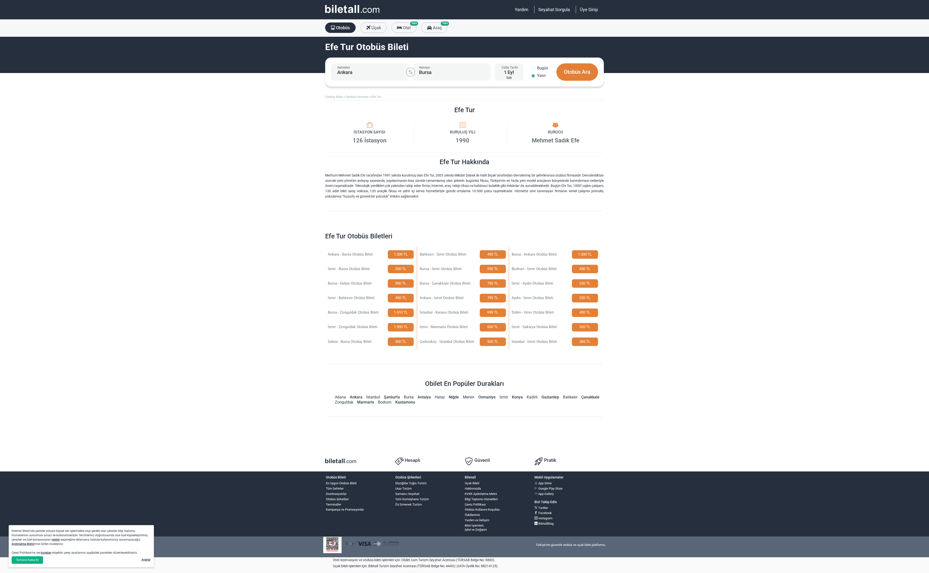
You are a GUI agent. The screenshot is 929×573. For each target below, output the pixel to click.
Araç (439, 26)
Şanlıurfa (392, 397)
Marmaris (365, 402)
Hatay (440, 397)
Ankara (356, 397)
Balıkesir (570, 397)
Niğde (454, 397)
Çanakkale (590, 397)
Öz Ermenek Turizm (408, 504)
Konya (517, 397)
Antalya (424, 397)
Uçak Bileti (472, 483)
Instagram (545, 518)
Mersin (468, 397)
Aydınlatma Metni (23, 544)
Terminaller (333, 504)
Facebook (545, 513)
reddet (56, 539)
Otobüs (342, 27)
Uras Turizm (403, 488)
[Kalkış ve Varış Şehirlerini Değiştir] (410, 72)
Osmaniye (487, 397)
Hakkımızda (473, 488)
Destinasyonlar (336, 494)
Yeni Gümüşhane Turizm (412, 499)
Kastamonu (405, 402)
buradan (46, 552)
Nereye (424, 67)
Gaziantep (550, 397)
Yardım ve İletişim (477, 520)
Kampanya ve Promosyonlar (345, 509)
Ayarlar (146, 559)
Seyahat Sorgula (554, 9)
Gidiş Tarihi (510, 67)
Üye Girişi (589, 9)
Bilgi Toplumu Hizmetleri (481, 499)
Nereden (343, 67)
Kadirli (532, 397)
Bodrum (384, 402)
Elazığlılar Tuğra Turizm (411, 483)
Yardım (521, 9)
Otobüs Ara (577, 72)
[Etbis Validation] (332, 545)
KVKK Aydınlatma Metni (481, 494)
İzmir (504, 397)
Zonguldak (344, 402)
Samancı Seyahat (407, 494)
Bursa (409, 397)
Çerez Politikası (475, 504)
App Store (545, 483)
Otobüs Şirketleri (337, 499)
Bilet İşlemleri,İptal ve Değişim (476, 527)
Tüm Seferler (335, 488)
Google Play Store (550, 488)
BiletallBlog (546, 523)
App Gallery (546, 494)
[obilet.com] (352, 13)
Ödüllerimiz (472, 515)
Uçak (375, 27)
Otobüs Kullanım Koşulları (482, 509)
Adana (340, 397)
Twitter (543, 508)
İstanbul (373, 397)
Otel (409, 26)
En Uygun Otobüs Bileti (341, 483)
